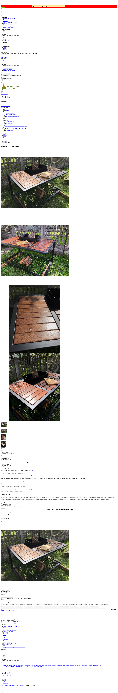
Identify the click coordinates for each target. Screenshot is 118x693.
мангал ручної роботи (82, 499)
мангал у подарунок (73, 497)
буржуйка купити (38, 604)
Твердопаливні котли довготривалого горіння (14, 647)
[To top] (1, 609)
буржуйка (29, 604)
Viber (4, 679)
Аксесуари (5, 639)
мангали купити (30, 499)
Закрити (2, 7)
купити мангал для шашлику (96, 497)
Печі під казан (6, 642)
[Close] (1, 15)
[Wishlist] (1, 450)
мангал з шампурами (94, 499)
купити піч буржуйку (63, 606)
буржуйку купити (39, 606)
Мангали (5, 141)
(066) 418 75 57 (6, 39)
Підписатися (16, 621)
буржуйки (56, 604)
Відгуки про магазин (8, 132)
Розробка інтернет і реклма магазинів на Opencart (12, 685)
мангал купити (24, 497)
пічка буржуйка (19, 606)
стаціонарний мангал (35, 497)
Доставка (5, 466)
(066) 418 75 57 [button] (4, 670)
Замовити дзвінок (5, 99)
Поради (5, 135)
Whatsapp (5, 683)
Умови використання (8, 27)
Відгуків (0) (6, 468)
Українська (18, 75)
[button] (59, 3)
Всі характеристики (5, 458)
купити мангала (64, 499)
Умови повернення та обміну (10, 22)
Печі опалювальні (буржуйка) (10, 643)
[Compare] (2, 450)
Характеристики (7, 465)
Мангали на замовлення (8, 19)
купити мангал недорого (48, 497)
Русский (7, 75)
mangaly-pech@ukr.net (8, 43)
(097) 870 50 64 (6, 40)
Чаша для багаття (7, 644)
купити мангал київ (53, 499)
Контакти (5, 137)
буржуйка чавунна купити (7, 606)
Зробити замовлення (5, 106)
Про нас (5, 23)
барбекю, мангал (105, 499)
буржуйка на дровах (94, 606)
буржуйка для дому (88, 604)
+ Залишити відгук (5, 518)
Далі (2, 599)
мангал (2, 497)
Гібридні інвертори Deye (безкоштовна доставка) (14, 645)
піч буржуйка (64, 604)
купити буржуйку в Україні (75, 604)
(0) (1, 448)
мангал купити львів (6, 499)
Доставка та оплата (7, 24)
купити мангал (9, 497)
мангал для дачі (83, 497)
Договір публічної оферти (9, 18)
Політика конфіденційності (9, 25)
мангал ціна (72, 499)
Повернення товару (7, 69)
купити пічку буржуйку (50, 606)
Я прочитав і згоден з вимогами (16, 623)
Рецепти (5, 134)
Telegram (5, 681)
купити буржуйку (48, 604)
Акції (4, 635)
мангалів (31, 470)
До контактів (4, 57)
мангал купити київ (109, 497)
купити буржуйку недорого (101, 604)
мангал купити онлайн (61, 497)
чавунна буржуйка (74, 606)
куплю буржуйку (29, 606)
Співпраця (5, 21)
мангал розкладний (20, 604)
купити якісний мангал (41, 499)
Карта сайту (6, 633)
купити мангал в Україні (18, 499)
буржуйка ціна (84, 606)
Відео (4, 136)
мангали (17, 497)
